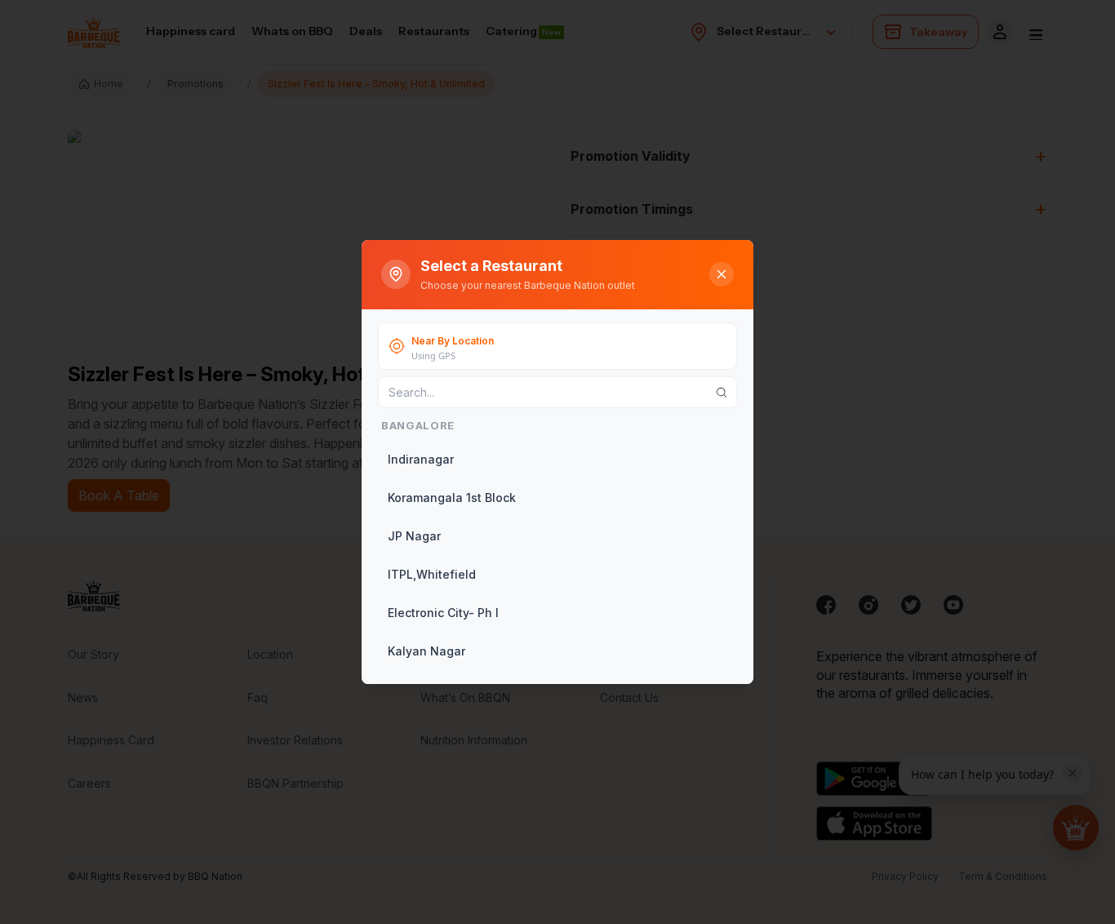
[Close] (721, 274)
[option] (556, 459)
